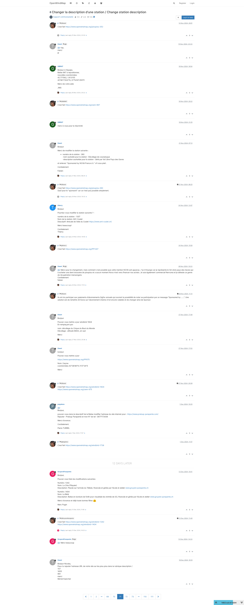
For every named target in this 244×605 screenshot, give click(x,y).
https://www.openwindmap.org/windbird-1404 (77, 524)
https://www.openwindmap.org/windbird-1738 (84, 445)
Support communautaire (63, 17)
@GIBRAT (64, 101)
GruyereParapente (64, 472)
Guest (60, 44)
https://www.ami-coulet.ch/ (100, 222)
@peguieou (64, 442)
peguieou (61, 404)
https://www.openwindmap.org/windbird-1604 (84, 387)
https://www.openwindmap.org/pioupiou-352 (84, 27)
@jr (65, 44)
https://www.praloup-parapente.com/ (142, 414)
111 (152, 596)
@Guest (63, 23)
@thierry (63, 245)
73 (133, 596)
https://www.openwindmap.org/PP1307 (81, 249)
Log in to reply (188, 17)
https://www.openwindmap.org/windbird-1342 (84, 522)
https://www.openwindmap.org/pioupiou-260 (84, 188)
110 (145, 596)
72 (126, 596)
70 (114, 596)
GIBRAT (60, 66)
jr (58, 23)
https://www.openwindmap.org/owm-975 (75, 389)
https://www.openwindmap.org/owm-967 (82, 105)
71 (120, 596)
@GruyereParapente (67, 518)
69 (107, 596)
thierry (60, 205)
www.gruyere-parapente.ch (136, 488)
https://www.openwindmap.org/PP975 (74, 359)
